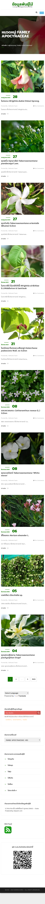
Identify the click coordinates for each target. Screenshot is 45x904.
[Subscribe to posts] (7, 829)
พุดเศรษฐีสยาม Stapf (18, 656)
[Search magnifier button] (39, 713)
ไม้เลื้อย (10, 784)
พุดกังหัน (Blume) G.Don (20, 224)
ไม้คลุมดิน (11, 759)
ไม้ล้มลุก (10, 765)
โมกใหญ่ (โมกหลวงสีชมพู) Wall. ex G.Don (19, 349)
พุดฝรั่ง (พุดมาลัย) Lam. (19, 162)
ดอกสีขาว (8, 720)
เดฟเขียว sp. (12, 595)
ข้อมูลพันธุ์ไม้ (22, 4)
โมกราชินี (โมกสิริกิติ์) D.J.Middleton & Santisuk (20, 287)
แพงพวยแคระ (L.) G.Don (20, 411)
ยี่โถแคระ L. (15, 535)
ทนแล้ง (25, 720)
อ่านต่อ (3, 114)
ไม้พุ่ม (9, 771)
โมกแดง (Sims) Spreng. (20, 101)
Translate (22, 696)
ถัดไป (33, 679)
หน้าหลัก (4, 45)
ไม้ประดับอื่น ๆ (12, 790)
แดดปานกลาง (17, 720)
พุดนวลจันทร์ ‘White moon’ (20, 474)
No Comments (39, 106)
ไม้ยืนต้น (10, 778)
